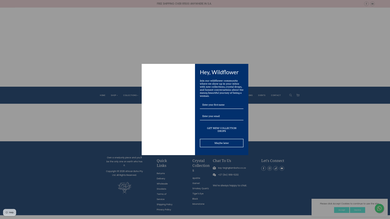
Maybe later (221, 143)
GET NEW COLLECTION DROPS (221, 129)
